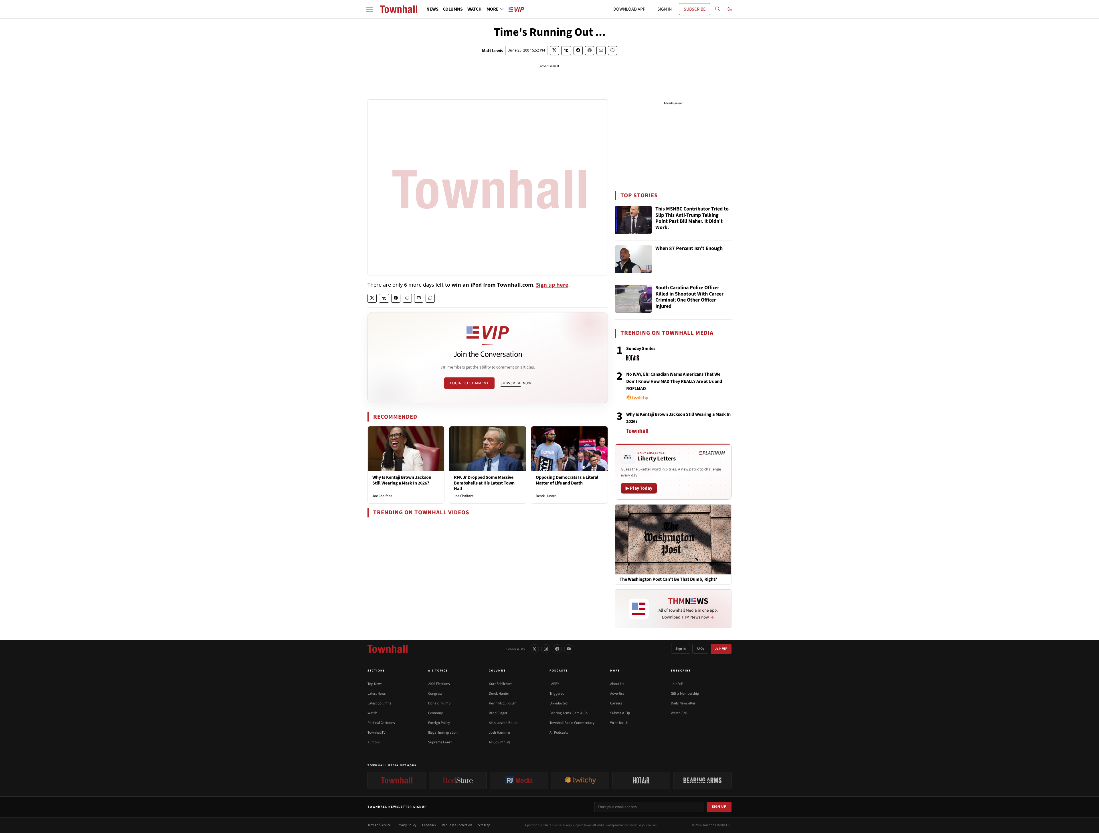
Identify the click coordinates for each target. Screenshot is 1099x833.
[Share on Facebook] (578, 50)
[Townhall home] (387, 649)
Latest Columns (379, 703)
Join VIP (721, 648)
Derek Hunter (546, 496)
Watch (372, 713)
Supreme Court (440, 742)
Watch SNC (679, 713)
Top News (374, 683)
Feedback (429, 825)
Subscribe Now (516, 383)
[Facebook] (557, 648)
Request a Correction (457, 825)
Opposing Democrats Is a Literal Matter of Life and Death (567, 480)
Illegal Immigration (443, 732)
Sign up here (552, 284)
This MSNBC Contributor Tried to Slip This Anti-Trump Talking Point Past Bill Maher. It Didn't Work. (692, 218)
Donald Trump (439, 703)
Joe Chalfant (382, 496)
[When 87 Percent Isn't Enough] (633, 259)
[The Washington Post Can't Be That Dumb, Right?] (673, 539)
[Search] (717, 9)
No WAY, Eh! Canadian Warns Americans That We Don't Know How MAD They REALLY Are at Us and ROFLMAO (674, 381)
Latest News (376, 693)
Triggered (557, 693)
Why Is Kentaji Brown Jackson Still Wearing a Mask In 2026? (401, 480)
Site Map (484, 825)
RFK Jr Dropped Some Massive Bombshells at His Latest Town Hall (484, 482)
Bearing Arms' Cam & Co (569, 713)
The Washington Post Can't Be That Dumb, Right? (668, 579)
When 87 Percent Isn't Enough (689, 248)
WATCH (474, 9)
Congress (435, 693)
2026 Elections (439, 683)
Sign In (680, 648)
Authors (373, 742)
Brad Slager (498, 713)
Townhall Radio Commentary (572, 722)
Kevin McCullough (502, 703)
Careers (616, 703)
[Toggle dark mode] (730, 9)
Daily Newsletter (683, 703)
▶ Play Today (639, 488)
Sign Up (719, 806)
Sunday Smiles (640, 348)
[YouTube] (568, 648)
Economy (435, 713)
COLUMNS (453, 9)
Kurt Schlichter (500, 683)
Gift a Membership (685, 693)
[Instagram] (545, 648)
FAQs (700, 648)
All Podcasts (559, 732)
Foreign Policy (439, 722)
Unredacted (559, 703)
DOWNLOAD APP (629, 9)
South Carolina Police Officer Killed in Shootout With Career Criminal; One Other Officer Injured (689, 297)
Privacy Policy (406, 825)
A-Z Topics (438, 671)
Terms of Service (379, 825)
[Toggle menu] (369, 9)
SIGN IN (664, 9)
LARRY (554, 683)
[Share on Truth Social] (566, 50)
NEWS (432, 9)
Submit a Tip (620, 713)
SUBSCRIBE (694, 9)
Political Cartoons (381, 722)
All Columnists (499, 742)
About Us (617, 683)
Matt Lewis (492, 51)
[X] (534, 648)
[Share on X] (554, 50)
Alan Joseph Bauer (503, 722)
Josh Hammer (500, 732)
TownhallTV (376, 732)
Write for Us (619, 722)
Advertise (617, 693)
